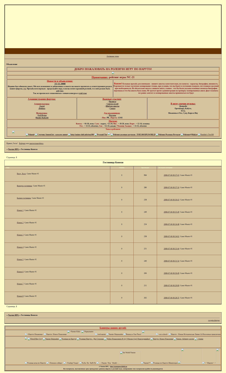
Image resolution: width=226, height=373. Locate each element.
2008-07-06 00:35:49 (171, 212)
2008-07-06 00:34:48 (171, 224)
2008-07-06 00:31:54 (171, 261)
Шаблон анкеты (112, 106)
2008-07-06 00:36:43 (171, 200)
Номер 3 (20, 235)
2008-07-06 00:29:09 (171, 285)
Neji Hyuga (42, 115)
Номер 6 (20, 272)
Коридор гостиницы (24, 186)
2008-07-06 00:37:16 (171, 187)
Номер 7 (20, 284)
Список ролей (112, 104)
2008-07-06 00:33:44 (171, 249)
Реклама (112, 115)
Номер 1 (20, 210)
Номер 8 (20, 296)
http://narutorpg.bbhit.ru (118, 366)
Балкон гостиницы (24, 198)
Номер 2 (20, 223)
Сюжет (112, 108)
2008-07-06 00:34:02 (171, 236)
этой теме (83, 93)
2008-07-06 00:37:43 (171, 175)
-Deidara (41, 108)
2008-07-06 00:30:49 (171, 273)
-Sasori (42, 106)
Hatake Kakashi (42, 118)
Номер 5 (20, 259)
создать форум (214, 320)
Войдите (22, 143)
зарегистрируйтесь (36, 143)
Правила (112, 101)
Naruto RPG (13, 149)
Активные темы (113, 56)
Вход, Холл (21, 174)
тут (24, 89)
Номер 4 (20, 247)
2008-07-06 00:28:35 (171, 298)
